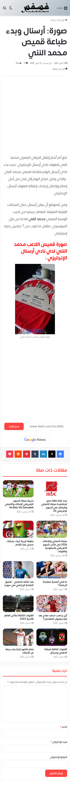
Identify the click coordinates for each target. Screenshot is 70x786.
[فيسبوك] (60, 454)
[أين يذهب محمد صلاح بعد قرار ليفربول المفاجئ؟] (51, 603)
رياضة (53, 20)
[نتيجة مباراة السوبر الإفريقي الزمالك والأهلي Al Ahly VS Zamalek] (18, 488)
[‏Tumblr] (35, 454)
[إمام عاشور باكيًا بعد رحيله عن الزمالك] (18, 637)
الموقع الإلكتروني (58, 757)
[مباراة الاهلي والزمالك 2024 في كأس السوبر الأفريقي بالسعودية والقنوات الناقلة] (51, 529)
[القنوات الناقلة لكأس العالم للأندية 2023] (18, 603)
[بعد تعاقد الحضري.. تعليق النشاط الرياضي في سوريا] (18, 569)
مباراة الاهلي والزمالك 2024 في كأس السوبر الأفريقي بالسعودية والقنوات (55, 546)
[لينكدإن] (43, 454)
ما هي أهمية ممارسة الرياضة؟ (55, 583)
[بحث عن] (4, 9)
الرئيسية (61, 20)
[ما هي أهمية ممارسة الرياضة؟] (51, 569)
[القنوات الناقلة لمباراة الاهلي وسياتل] (51, 637)
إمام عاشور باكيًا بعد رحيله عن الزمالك (19, 651)
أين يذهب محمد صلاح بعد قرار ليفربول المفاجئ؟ (52, 617)
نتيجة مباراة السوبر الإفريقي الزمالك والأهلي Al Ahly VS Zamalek (19, 504)
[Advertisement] (35, 114)
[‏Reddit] (18, 454)
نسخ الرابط (14, 426)
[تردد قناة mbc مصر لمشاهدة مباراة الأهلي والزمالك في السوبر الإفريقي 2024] (51, 488)
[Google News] (35, 440)
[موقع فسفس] (35, 7)
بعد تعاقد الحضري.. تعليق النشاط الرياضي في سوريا (19, 583)
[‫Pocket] (9, 454)
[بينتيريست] (26, 454)
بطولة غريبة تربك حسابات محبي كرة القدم (20, 543)
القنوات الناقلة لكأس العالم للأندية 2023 (19, 617)
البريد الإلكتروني (58, 742)
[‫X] (51, 454)
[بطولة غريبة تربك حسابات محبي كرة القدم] (18, 529)
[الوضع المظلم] (11, 9)
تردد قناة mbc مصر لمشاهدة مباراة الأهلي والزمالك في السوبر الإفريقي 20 (54, 506)
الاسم (63, 727)
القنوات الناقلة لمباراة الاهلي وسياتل (55, 651)
